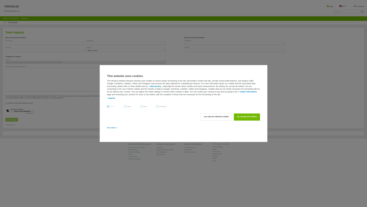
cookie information (248, 92)
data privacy (155, 86)
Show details (111, 128)
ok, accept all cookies (247, 116)
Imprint (111, 98)
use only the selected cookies (216, 116)
